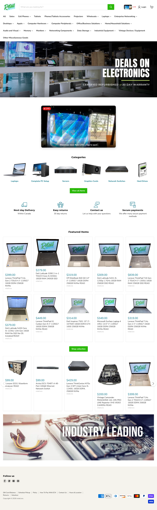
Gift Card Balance (9, 492)
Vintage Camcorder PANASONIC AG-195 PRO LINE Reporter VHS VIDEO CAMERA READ (109, 401)
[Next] (153, 383)
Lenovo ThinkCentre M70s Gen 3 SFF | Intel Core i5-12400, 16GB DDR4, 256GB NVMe (78, 387)
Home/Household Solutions (117, 23)
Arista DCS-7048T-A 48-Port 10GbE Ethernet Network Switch (47, 386)
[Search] (111, 7)
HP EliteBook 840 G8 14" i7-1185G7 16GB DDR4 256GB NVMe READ (77, 281)
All (4, 16)
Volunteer (14, 495)
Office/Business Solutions (88, 23)
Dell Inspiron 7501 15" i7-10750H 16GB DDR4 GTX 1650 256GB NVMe (78, 324)
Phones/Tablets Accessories (57, 16)
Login (143, 7)
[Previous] (4, 383)
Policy (35, 492)
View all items (78, 190)
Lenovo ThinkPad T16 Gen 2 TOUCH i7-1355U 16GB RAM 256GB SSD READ (140, 281)
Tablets (37, 16)
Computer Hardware (37, 23)
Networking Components (60, 30)
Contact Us (63, 492)
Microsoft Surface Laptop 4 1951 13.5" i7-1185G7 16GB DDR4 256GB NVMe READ (109, 325)
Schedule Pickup (24, 492)
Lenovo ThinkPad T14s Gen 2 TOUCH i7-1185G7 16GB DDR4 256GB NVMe (17, 282)
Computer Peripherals (62, 23)
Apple (20, 23)
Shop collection (78, 349)
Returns (6, 495)
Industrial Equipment (104, 30)
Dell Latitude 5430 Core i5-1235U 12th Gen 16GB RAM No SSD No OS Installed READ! (17, 332)
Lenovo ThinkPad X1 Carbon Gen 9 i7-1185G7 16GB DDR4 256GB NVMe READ (47, 325)
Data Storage (83, 30)
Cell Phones (23, 16)
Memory (28, 30)
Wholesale (92, 16)
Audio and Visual (11, 30)
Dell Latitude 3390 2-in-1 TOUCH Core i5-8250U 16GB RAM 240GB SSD (47, 276)
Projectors (78, 16)
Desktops (7, 23)
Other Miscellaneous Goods (15, 37)
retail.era (8, 288)
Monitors (40, 30)
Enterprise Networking (125, 16)
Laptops (106, 16)
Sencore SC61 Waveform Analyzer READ (16, 384)
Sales (11, 16)
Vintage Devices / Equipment (132, 30)
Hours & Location (75, 492)
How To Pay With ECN (48, 492)
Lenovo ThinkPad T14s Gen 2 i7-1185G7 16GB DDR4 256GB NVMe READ (139, 325)
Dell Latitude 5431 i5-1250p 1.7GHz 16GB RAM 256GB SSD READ (109, 281)
